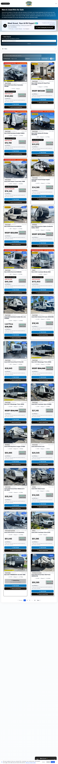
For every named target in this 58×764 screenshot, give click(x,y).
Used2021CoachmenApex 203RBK (41, 404)
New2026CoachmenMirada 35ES (41, 272)
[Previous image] (5, 73)
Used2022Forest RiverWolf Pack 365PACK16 (41, 575)
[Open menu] (56, 4)
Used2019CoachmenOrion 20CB (41, 532)
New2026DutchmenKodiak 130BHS (14, 133)
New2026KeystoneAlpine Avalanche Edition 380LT (42, 227)
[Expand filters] (55, 49)
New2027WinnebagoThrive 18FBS (41, 362)
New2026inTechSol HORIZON (12, 226)
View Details (16, 104)
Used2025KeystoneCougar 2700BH (14, 446)
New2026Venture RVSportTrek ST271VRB (41, 83)
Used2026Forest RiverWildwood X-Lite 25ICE (14, 489)
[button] (29, 26)
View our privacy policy (31, 762)
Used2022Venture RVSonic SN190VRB (43, 317)
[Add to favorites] (25, 80)
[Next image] (26, 73)
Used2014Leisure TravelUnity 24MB (14, 181)
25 (34, 600)
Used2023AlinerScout (38, 488)
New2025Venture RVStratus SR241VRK (40, 134)
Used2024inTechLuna (38, 446)
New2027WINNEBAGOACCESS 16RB (14, 574)
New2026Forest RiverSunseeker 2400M (13, 85)
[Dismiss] (36, 757)
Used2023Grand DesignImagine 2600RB (41, 180)
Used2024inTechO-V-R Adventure (14, 532)
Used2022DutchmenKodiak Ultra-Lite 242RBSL (15, 317)
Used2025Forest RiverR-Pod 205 (13, 362)
